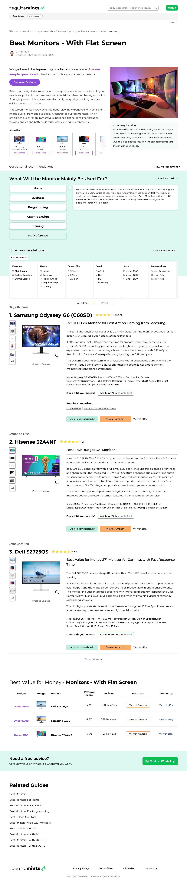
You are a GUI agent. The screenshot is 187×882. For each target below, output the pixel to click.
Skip (172, 178)
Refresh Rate (157, 275)
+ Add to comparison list (82, 419)
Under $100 (131, 278)
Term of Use (106, 868)
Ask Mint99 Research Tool (116, 393)
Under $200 (131, 275)
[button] (93, 22)
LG (99, 278)
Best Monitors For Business (26, 805)
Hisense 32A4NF (61, 735)
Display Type (157, 278)
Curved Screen (22, 278)
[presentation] (12, 145)
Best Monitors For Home (24, 799)
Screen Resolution (160, 271)
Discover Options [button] (25, 82)
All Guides (128, 868)
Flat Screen (34, 16)
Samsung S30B (60, 720)
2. (33, 442)
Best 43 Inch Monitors (22, 828)
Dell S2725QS (59, 706)
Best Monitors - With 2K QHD (27, 845)
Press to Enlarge (41, 364)
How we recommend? (167, 166)
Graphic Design (38, 216)
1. (50, 315)
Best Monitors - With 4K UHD (27, 840)
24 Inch (74, 278)
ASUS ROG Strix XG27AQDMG (100, 408)
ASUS (101, 271)
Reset (104, 303)
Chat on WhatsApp (162, 761)
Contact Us (151, 868)
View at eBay (140, 419)
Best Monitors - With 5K (24, 834)
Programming (38, 207)
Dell (100, 275)
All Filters (82, 303)
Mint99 (172, 7)
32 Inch (74, 271)
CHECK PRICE (19, 153)
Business (38, 197)
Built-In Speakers (23, 275)
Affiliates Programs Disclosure (105, 876)
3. (28, 552)
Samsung (103, 282)
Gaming (38, 226)
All (12, 361)
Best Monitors (17, 794)
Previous (163, 178)
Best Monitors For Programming (29, 811)
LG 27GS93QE (73, 408)
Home (38, 188)
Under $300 (131, 271)
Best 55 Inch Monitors (22, 817)
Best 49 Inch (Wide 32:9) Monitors (30, 822)
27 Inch (74, 275)
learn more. (113, 31)
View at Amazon (115, 419)
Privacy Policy (81, 868)
